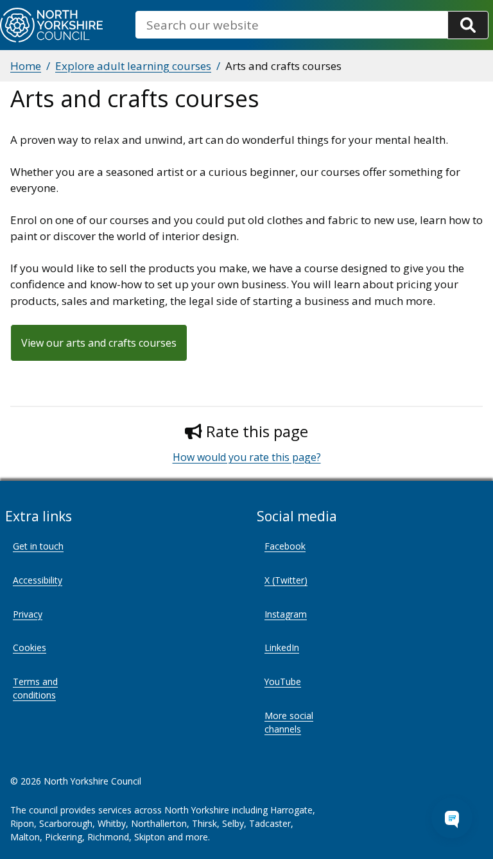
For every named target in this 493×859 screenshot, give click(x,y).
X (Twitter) (285, 580)
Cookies (29, 647)
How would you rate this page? (247, 457)
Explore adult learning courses (133, 65)
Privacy (27, 614)
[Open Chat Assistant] (451, 817)
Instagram (285, 614)
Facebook (285, 546)
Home (25, 65)
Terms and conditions (35, 688)
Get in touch (38, 546)
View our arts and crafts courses (99, 343)
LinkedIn (281, 647)
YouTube (282, 681)
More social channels (288, 722)
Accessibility (37, 580)
